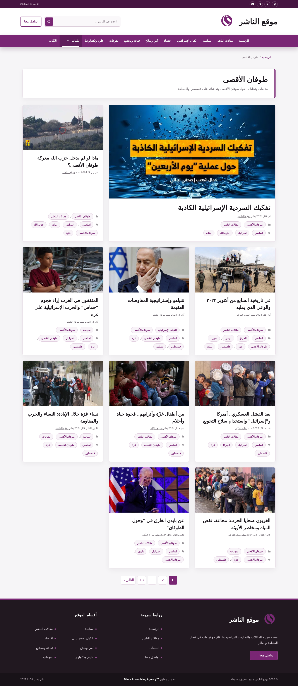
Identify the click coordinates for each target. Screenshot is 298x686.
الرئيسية (244, 40)
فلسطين (225, 346)
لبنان (209, 232)
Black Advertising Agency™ (141, 679)
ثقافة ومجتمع (132, 40)
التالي (128, 580)
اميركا (226, 444)
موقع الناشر (258, 21)
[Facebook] (275, 4)
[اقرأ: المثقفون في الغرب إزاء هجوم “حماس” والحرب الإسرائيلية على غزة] (63, 269)
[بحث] (49, 21)
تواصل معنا (31, 21)
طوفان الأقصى (255, 224)
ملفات (75, 40)
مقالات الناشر (225, 40)
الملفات (154, 648)
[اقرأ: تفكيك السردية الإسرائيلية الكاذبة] (192, 151)
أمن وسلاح (152, 40)
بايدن (141, 551)
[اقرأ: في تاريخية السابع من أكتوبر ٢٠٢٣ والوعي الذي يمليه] (235, 269)
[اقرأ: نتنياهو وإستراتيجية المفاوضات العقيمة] (149, 269)
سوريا (214, 338)
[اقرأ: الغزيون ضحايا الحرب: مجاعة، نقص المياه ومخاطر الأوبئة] (235, 490)
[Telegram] (260, 4)
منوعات (113, 40)
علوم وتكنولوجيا (94, 40)
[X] (267, 4)
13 (140, 581)
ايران (54, 224)
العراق (243, 338)
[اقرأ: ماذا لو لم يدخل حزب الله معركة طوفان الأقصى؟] (63, 127)
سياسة (207, 40)
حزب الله (225, 232)
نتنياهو (159, 346)
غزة (68, 232)
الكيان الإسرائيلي (187, 40)
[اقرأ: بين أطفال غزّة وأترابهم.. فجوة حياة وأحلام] (149, 383)
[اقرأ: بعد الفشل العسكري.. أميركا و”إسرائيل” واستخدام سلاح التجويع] (235, 383)
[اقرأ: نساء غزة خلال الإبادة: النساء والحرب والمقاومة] (63, 383)
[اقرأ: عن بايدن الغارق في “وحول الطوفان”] (149, 490)
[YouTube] (252, 4)
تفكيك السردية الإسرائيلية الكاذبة (224, 207)
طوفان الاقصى (87, 232)
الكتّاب (53, 40)
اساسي (259, 232)
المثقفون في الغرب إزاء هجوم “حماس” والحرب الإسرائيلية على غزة (66, 307)
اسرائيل (242, 232)
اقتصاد (167, 40)
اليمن (228, 338)
